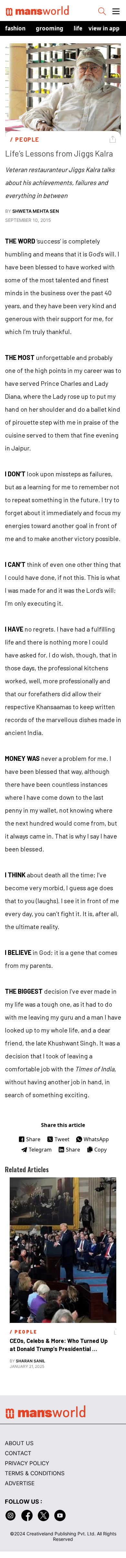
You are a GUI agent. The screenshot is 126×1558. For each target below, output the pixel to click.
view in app (104, 28)
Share (33, 1139)
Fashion (15, 28)
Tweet (62, 1139)
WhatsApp (96, 1139)
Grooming (49, 28)
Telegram (40, 1149)
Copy (100, 1149)
